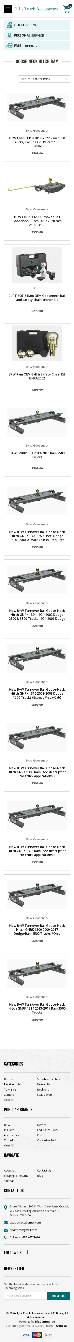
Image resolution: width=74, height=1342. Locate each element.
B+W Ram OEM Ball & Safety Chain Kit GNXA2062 (37, 376)
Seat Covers (44, 1095)
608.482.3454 (31, 1237)
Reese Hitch (44, 1084)
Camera (9, 1095)
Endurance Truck (47, 1130)
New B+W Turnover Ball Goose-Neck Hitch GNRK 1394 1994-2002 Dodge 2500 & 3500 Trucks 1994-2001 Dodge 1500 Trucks (37, 616)
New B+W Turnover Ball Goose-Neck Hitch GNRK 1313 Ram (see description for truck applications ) (37, 851)
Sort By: (25, 79)
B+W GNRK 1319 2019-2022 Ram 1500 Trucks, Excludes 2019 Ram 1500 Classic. (37, 142)
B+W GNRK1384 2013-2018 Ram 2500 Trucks (37, 455)
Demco (42, 1125)
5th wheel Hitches (48, 1079)
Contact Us (44, 1170)
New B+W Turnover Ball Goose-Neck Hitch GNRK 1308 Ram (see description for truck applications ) (37, 772)
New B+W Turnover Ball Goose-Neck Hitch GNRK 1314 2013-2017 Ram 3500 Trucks (37, 1008)
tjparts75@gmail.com (23, 1230)
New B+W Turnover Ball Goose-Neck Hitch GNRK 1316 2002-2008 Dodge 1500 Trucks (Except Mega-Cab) (37, 693)
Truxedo (9, 1140)
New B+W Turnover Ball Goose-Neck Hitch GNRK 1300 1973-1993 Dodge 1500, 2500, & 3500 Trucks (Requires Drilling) (37, 538)
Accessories (11, 1135)
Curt (39, 1135)
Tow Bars (10, 1089)
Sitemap (9, 1181)
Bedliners (43, 1089)
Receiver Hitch (13, 1084)
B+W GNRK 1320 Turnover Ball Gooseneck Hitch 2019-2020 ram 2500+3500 (37, 221)
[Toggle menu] (8, 9)
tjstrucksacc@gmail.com (25, 1222)
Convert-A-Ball (46, 1140)
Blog (40, 1175)
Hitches (8, 1079)
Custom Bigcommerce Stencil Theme (30, 1326)
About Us (10, 1170)
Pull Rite (9, 1130)
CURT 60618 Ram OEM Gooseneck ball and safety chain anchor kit (37, 298)
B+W (7, 1125)
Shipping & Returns (16, 1175)
